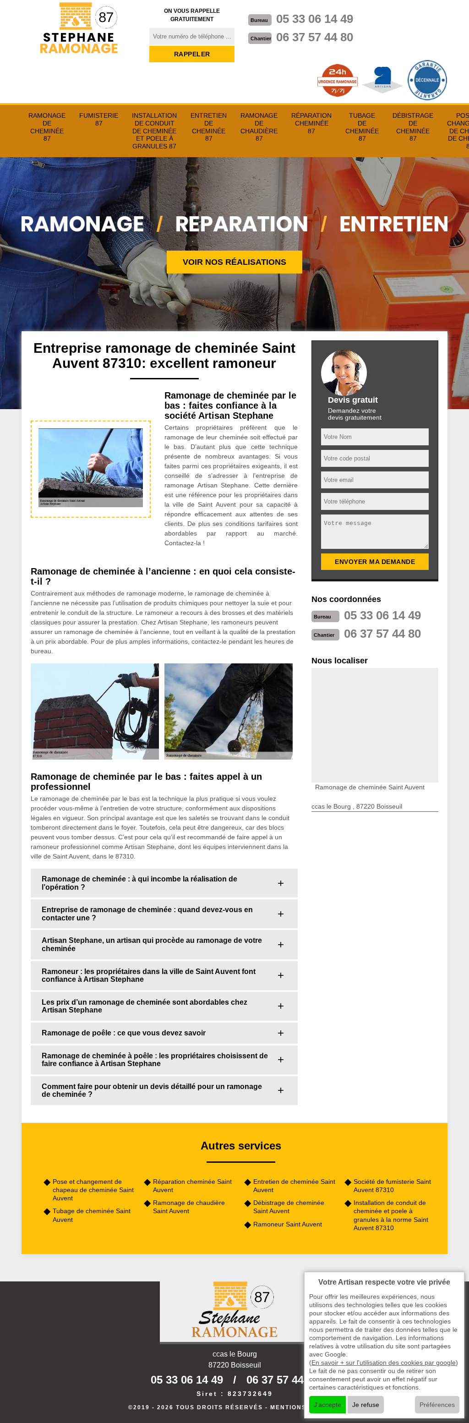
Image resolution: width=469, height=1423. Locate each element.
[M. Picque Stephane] (80, 28)
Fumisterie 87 (98, 119)
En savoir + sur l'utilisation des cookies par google (383, 1362)
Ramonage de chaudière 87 (259, 127)
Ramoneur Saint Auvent (287, 1224)
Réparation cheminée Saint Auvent (192, 1185)
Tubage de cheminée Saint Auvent (92, 1215)
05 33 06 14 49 (314, 19)
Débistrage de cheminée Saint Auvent (288, 1207)
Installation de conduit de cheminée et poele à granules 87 (154, 131)
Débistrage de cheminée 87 (413, 127)
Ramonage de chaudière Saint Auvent (189, 1207)
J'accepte (327, 1404)
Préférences (437, 1404)
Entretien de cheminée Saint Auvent (294, 1185)
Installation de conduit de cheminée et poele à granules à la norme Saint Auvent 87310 (391, 1215)
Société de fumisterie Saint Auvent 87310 (392, 1185)
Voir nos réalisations (234, 262)
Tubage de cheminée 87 (362, 127)
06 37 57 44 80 (314, 37)
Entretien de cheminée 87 (209, 127)
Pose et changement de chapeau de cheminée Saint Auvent (93, 1190)
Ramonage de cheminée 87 (46, 127)
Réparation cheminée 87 (311, 123)
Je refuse (365, 1404)
